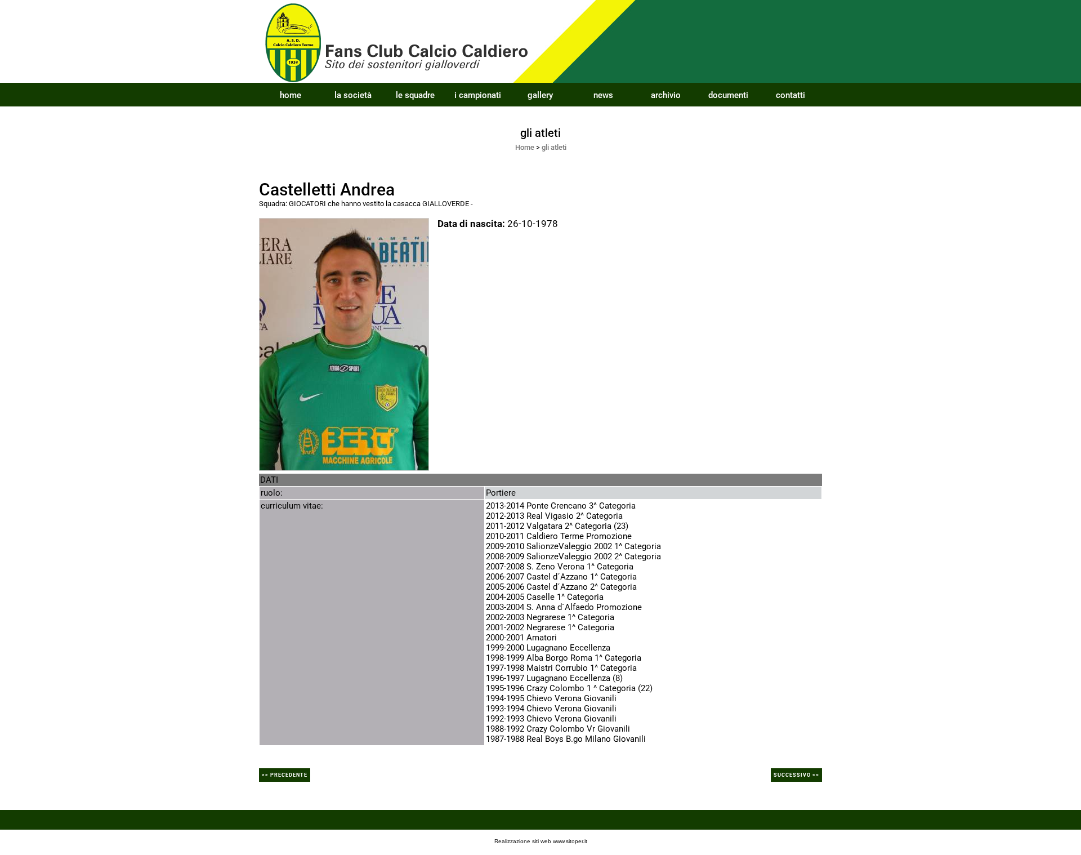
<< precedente (284, 775)
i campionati (477, 95)
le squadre (415, 95)
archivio (666, 95)
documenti (728, 95)
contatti (790, 95)
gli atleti (554, 147)
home (290, 95)
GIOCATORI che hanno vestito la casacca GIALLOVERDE (379, 203)
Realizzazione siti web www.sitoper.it (540, 841)
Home (524, 147)
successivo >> (796, 775)
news (603, 95)
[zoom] (344, 343)
